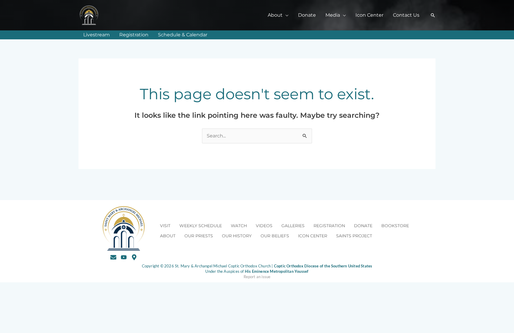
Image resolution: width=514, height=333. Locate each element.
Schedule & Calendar (182, 35)
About (167, 235)
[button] (432, 15)
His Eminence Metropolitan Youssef (277, 271)
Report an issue (257, 276)
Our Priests (198, 235)
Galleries (293, 225)
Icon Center (369, 15)
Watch (239, 225)
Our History (237, 235)
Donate (307, 15)
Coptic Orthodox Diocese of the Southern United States (323, 266)
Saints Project (354, 235)
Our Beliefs (275, 235)
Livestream (96, 35)
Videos (264, 225)
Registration (133, 35)
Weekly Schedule (200, 225)
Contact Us (406, 15)
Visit (165, 225)
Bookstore (395, 225)
